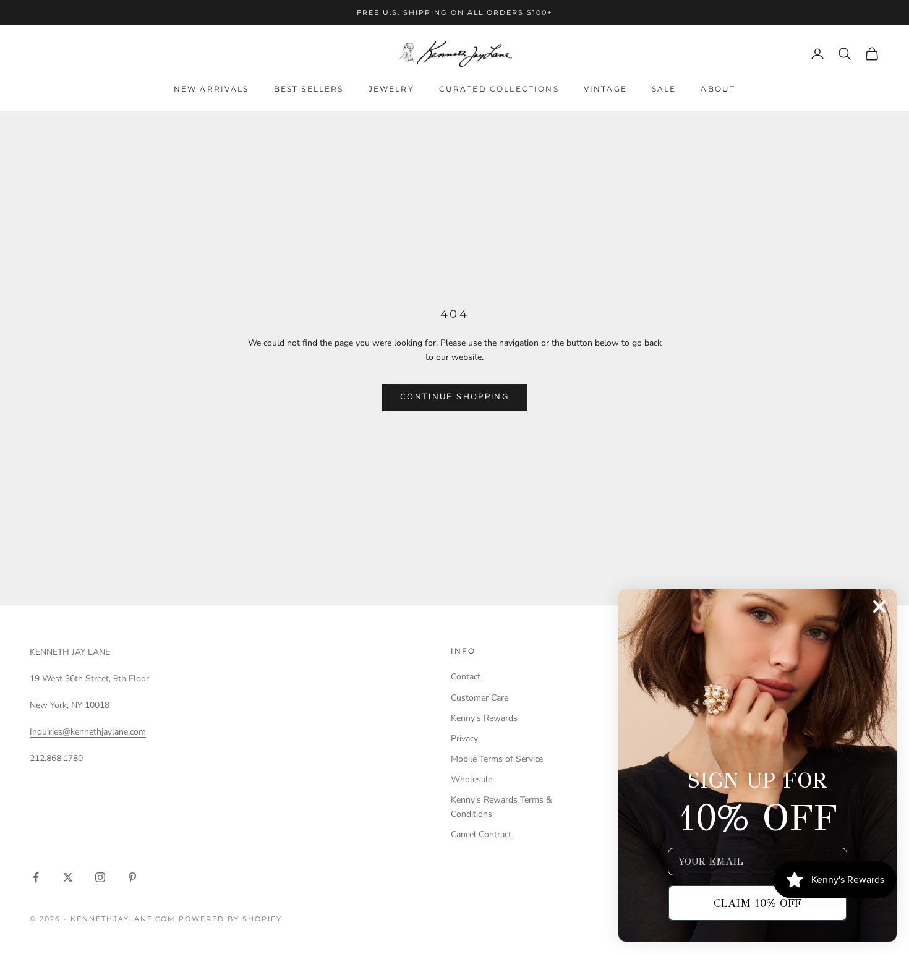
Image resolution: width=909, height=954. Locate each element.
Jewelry (391, 88)
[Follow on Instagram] (100, 877)
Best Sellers (309, 88)
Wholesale (471, 779)
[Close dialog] (879, 606)
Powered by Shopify (230, 918)
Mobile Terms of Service (497, 759)
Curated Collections (499, 88)
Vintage (605, 88)
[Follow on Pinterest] (132, 877)
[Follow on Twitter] (68, 877)
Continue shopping (454, 396)
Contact (465, 677)
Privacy (464, 738)
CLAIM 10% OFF (757, 903)
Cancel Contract (481, 834)
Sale (664, 88)
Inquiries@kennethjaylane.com (88, 732)
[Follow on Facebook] (36, 877)
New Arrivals (211, 88)
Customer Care (479, 698)
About (718, 88)
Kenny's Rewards (484, 718)
